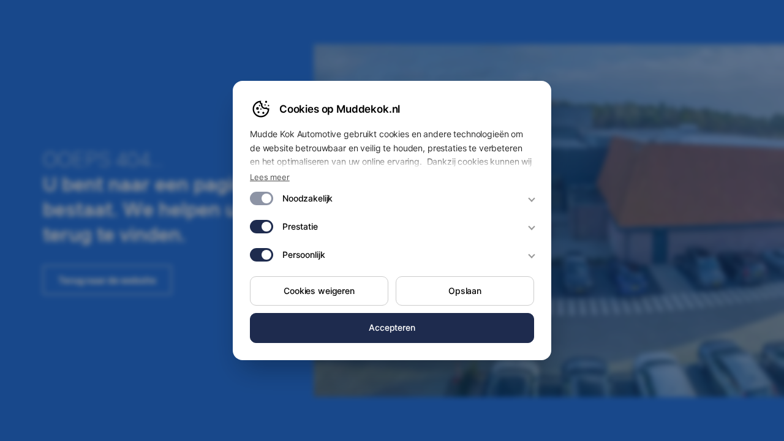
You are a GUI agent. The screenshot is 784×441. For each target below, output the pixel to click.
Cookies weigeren (319, 290)
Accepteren (392, 327)
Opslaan (464, 290)
